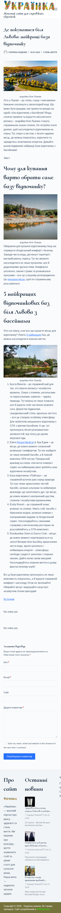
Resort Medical (25, 442)
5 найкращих (33, 335)
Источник (9, 599)
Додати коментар (14, 707)
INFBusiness (43, 909)
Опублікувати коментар (19, 756)
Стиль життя (50, 52)
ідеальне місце (16, 279)
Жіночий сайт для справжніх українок (24, 15)
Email (7, 677)
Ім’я (6, 662)
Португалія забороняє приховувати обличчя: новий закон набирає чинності (36, 847)
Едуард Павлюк (34, 815)
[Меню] (56, 9)
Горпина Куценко (34, 850)
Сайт (6, 692)
